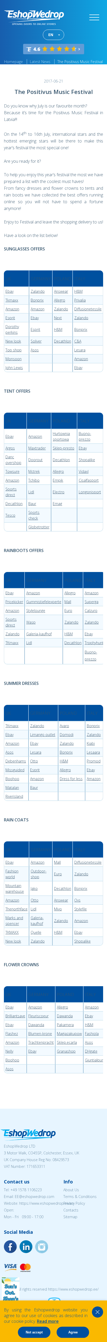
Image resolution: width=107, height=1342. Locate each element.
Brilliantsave (15, 1015)
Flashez (11, 1033)
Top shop (13, 350)
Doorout (35, 459)
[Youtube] (41, 1246)
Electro (58, 491)
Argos (10, 448)
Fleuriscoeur (38, 1015)
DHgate (91, 1051)
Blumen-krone (40, 1033)
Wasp (31, 622)
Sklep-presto (63, 448)
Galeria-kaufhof (39, 633)
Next (58, 317)
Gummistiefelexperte (43, 601)
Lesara (79, 350)
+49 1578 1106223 (26, 1189)
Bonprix (37, 300)
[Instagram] (25, 1246)
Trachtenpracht (41, 1042)
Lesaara (93, 752)
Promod (94, 761)
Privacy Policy (74, 1203)
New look (13, 341)
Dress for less (71, 778)
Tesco (10, 515)
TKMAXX (12, 932)
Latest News (40, 61)
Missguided (14, 769)
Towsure (12, 471)
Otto (34, 761)
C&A (77, 341)
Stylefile (80, 909)
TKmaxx (11, 642)
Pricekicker (14, 601)
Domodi (66, 734)
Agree (73, 1332)
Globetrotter (38, 526)
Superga (91, 601)
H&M (78, 291)
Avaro (64, 725)
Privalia (80, 300)
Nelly (9, 1051)
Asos (35, 350)
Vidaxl (84, 471)
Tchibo (33, 480)
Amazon (12, 308)
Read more (48, 1321)
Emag (57, 503)
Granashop (66, 1051)
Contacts (70, 1210)
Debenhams (15, 761)
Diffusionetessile (88, 308)
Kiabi (91, 743)
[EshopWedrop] (34, 17)
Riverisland (14, 796)
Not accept (34, 1332)
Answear (61, 291)
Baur (32, 503)
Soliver (36, 341)
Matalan (12, 787)
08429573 (60, 1159)
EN (50, 34)
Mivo (58, 909)
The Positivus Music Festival (80, 61)
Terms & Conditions (80, 1196)
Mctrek (34, 471)
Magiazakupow (69, 1033)
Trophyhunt (94, 642)
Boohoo (12, 778)
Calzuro (91, 610)
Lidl (31, 491)
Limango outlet (42, 734)
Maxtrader (37, 448)
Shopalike (87, 459)
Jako (34, 888)
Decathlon (62, 341)
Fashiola (92, 1033)
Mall (67, 601)
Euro (68, 610)
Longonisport (90, 491)
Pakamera (65, 1024)
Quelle (36, 932)
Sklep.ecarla (67, 1042)
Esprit (10, 317)
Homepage (13, 61)
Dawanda (65, 1015)
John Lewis (14, 367)
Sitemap (70, 1216)
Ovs (77, 900)
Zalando (38, 291)
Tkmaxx (11, 300)
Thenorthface (16, 909)
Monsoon (13, 358)
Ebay (9, 291)
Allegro (59, 300)
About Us (71, 1189)
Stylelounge (35, 610)
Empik (58, 480)
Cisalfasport (89, 480)
